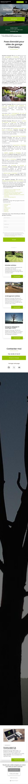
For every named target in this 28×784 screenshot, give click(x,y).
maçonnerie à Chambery (19, 145)
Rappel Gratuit (20, 2)
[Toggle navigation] (26, 2)
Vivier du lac (6, 211)
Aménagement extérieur (12, 296)
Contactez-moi (14, 31)
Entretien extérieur (10, 265)
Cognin (5, 206)
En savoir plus (17, 276)
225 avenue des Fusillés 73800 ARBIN (14, 29)
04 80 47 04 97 (14, 28)
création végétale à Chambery (12, 153)
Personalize (15, 778)
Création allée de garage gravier (10, 197)
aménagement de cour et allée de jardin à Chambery (14, 114)
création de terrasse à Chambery (14, 121)
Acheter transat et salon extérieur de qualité (12, 189)
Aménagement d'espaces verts (9, 191)
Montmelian (6, 209)
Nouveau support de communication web (9, 748)
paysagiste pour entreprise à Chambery (14, 106)
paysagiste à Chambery (12, 57)
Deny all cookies (14, 773)
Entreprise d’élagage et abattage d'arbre (12, 327)
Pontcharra (6, 210)
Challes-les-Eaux (7, 204)
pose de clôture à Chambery (18, 136)
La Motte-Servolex (7, 207)
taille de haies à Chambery (10, 173)
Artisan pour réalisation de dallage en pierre (12, 193)
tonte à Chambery (11, 159)
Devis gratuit (14, 19)
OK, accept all (14, 770)
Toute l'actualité (18, 759)
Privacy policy (14, 780)
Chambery (11, 35)
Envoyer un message (14, 358)
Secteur (6, 35)
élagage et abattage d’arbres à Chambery (13, 180)
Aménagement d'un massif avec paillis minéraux (13, 192)
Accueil (2, 35)
